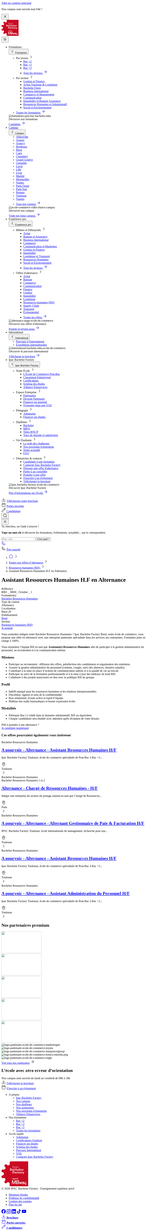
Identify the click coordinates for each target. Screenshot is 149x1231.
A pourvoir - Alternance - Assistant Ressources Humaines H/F (58, 750)
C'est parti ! (43, 539)
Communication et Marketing (40, 246)
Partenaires (29, 395)
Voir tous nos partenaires (15, 1062)
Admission (29, 413)
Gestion (27, 292)
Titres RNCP (30, 431)
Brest (4, 618)
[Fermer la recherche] (5, 522)
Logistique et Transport (36, 256)
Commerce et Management (38, 94)
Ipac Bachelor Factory (28, 1097)
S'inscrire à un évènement (38, 478)
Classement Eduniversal (37, 377)
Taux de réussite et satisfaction (40, 435)
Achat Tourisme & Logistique (40, 84)
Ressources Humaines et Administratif (45, 104)
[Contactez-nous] (3, 544)
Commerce (29, 243)
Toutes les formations (28, 1130)
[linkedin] (14, 1212)
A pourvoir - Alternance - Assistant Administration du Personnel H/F (65, 893)
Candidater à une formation (39, 461)
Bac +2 (27, 61)
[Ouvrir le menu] (5, 40)
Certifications (31, 380)
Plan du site (15, 1204)
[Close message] (5, 17)
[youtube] (24, 1212)
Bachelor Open (32, 87)
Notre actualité (31, 450)
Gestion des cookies (20, 1201)
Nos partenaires (25, 1107)
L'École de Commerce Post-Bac (41, 374)
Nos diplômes (24, 1104)
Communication (32, 97)
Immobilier (29, 253)
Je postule (7, 628)
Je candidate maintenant (15, 728)
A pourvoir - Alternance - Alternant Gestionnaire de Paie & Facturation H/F (72, 823)
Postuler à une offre (34, 474)
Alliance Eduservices (35, 387)
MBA (26, 428)
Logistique (29, 299)
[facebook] (4, 1212)
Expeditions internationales (31, 344)
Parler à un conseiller (35, 471)
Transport (28, 309)
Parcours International (28, 1150)
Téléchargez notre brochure (22, 501)
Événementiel (31, 312)
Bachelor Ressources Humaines (19, 598)
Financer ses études (34, 417)
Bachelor (28, 425)
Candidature (14, 511)
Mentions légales (18, 1194)
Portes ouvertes (15, 506)
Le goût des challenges (36, 443)
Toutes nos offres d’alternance (26, 562)
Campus (13, 127)
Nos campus (23, 1101)
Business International (36, 91)
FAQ (26, 453)
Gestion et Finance (34, 81)
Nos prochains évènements (38, 446)
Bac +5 (27, 67)
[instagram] (9, 1212)
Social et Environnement (37, 107)
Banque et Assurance (35, 236)
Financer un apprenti (35, 402)
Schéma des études (34, 383)
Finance (27, 289)
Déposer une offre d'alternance (40, 468)
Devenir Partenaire (34, 398)
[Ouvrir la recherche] (5, 516)
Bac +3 (27, 64)
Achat (26, 233)
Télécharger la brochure (37, 481)
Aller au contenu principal (16, 3)
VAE (19, 1153)
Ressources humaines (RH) (39, 302)
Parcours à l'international (30, 341)
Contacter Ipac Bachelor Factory (42, 465)
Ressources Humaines (36, 259)
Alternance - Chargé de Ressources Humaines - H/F (49, 788)
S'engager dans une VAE (37, 405)
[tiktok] (19, 1212)
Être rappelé (13, 549)
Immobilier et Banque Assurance (42, 101)
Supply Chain (31, 305)
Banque (27, 279)
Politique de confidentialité (24, 1198)
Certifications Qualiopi (29, 1140)
